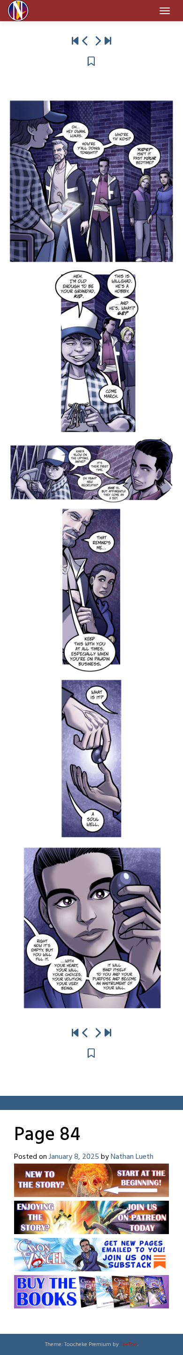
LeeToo (128, 1344)
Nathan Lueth (132, 1157)
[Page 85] (97, 41)
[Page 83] (85, 41)
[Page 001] (75, 41)
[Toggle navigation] (164, 11)
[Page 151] (108, 41)
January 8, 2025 (74, 1157)
